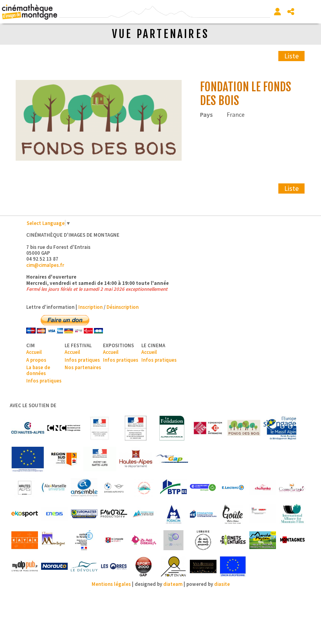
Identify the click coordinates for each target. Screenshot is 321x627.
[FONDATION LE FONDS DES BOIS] (99, 120)
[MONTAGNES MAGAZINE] (292, 540)
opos (40, 360)
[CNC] (63, 428)
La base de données (38, 370)
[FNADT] (135, 428)
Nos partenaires (83, 367)
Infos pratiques (43, 380)
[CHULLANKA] (262, 488)
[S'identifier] (277, 12)
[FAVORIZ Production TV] (114, 514)
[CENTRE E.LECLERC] (233, 488)
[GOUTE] (233, 514)
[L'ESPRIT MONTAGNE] (54, 540)
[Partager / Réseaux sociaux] (291, 12)
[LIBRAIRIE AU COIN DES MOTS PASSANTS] (203, 540)
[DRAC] (99, 428)
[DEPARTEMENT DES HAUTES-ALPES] (135, 459)
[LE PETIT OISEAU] (143, 540)
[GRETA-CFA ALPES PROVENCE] (262, 514)
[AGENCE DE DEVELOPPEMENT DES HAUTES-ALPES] (24, 488)
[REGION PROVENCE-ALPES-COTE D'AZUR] (63, 459)
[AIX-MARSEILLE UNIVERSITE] (54, 488)
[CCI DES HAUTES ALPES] (27, 428)
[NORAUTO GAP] (54, 566)
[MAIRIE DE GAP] (171, 459)
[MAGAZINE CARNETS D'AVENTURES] (233, 540)
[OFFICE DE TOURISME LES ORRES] (114, 566)
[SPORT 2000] (143, 566)
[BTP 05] (173, 488)
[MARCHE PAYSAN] (262, 540)
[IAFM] (292, 514)
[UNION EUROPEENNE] (233, 566)
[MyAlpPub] (24, 566)
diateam (172, 584)
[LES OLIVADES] (173, 540)
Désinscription (122, 307)
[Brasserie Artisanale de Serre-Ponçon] (143, 488)
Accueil (34, 352)
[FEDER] (279, 428)
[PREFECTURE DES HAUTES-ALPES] (99, 459)
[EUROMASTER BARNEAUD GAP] (84, 514)
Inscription (90, 307)
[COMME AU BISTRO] (292, 488)
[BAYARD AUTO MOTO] (114, 488)
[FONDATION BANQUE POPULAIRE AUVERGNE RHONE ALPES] (203, 514)
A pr (30, 360)
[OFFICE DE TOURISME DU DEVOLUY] (84, 566)
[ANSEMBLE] (84, 488)
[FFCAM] (143, 514)
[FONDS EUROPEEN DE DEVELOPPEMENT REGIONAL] (27, 459)
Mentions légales (111, 584)
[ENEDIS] (54, 514)
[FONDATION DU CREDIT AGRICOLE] (171, 428)
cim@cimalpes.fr (45, 265)
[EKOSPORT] (24, 514)
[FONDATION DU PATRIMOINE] (207, 428)
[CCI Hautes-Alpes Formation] (203, 488)
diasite (222, 584)
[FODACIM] (173, 514)
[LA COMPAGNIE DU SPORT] (114, 540)
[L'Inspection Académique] (84, 540)
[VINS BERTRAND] (203, 566)
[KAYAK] (24, 540)
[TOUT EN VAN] (173, 566)
